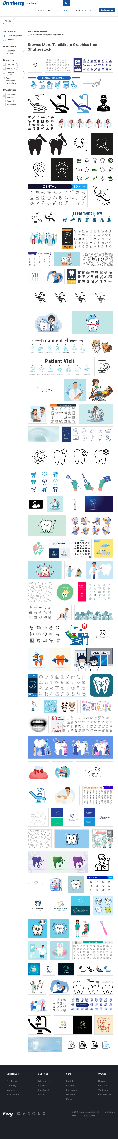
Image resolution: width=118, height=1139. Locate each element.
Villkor (74, 1115)
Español (70, 1085)
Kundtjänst (43, 1090)
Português (71, 1090)
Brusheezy (12, 1081)
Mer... (69, 1099)
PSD (66, 10)
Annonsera (43, 1085)
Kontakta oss (104, 1094)
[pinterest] (29, 1113)
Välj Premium (80, 10)
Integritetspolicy (87, 1115)
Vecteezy (11, 1085)
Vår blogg (103, 1090)
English (69, 1081)
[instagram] (33, 1113)
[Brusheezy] (13, 3)
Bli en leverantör (15, 1094)
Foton (50, 10)
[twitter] (23, 1113)
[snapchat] (38, 1113)
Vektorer (41, 10)
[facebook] (18, 1113)
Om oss (102, 1081)
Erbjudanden (44, 1081)
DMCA (41, 1094)
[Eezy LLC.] (8, 1113)
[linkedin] (44, 1113)
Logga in (92, 10)
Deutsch (70, 1094)
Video (58, 10)
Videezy (11, 1090)
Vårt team (103, 1085)
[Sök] (66, 3)
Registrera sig (107, 10)
